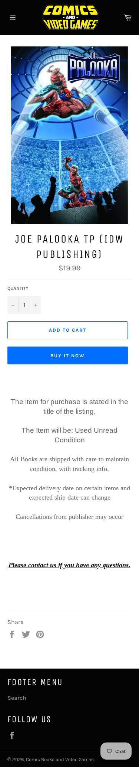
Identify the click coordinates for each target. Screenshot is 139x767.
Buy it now (67, 355)
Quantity (17, 288)
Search (16, 697)
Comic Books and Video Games (60, 759)
